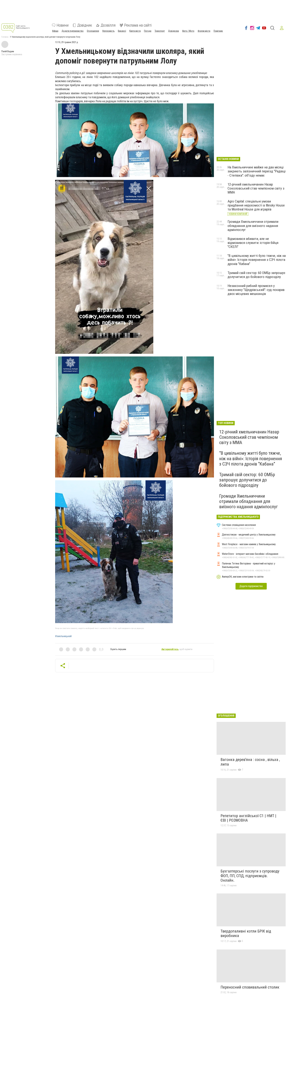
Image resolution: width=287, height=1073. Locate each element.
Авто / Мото (188, 31)
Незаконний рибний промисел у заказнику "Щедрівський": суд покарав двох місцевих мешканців (256, 290)
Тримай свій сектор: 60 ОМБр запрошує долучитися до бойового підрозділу (256, 275)
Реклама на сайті (138, 25)
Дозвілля (108, 25)
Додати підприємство (73, 31)
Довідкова (173, 31)
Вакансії (122, 31)
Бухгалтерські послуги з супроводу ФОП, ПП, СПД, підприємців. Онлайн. (250, 876)
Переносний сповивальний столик (250, 987)
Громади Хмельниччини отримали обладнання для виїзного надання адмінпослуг (253, 226)
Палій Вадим (7, 51)
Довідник (84, 25)
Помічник (218, 31)
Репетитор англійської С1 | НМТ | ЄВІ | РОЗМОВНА (248, 818)
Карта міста (135, 31)
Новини (63, 25)
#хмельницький (63, 636)
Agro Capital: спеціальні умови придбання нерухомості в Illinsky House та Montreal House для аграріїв (256, 205)
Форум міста (204, 31)
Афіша (55, 31)
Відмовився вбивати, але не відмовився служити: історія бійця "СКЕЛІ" (253, 243)
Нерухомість (108, 31)
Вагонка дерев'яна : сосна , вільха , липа (250, 762)
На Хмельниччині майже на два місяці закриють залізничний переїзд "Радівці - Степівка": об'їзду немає (257, 171)
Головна (4, 37)
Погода (147, 31)
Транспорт (160, 31)
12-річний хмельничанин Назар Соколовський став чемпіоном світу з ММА (256, 188)
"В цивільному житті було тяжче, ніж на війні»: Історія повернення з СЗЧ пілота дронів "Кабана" (257, 260)
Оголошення (93, 31)
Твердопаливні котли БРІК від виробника (246, 933)
